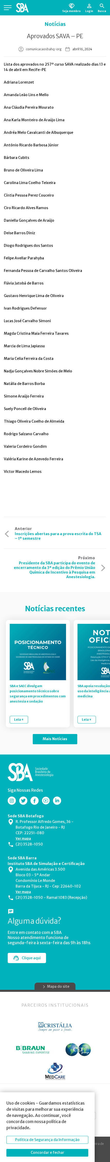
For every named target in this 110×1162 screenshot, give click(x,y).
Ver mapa (23, 838)
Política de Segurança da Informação (47, 1139)
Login (89, 11)
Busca (102, 11)
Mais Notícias (55, 739)
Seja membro (71, 11)
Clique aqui (31, 958)
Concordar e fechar (47, 1152)
